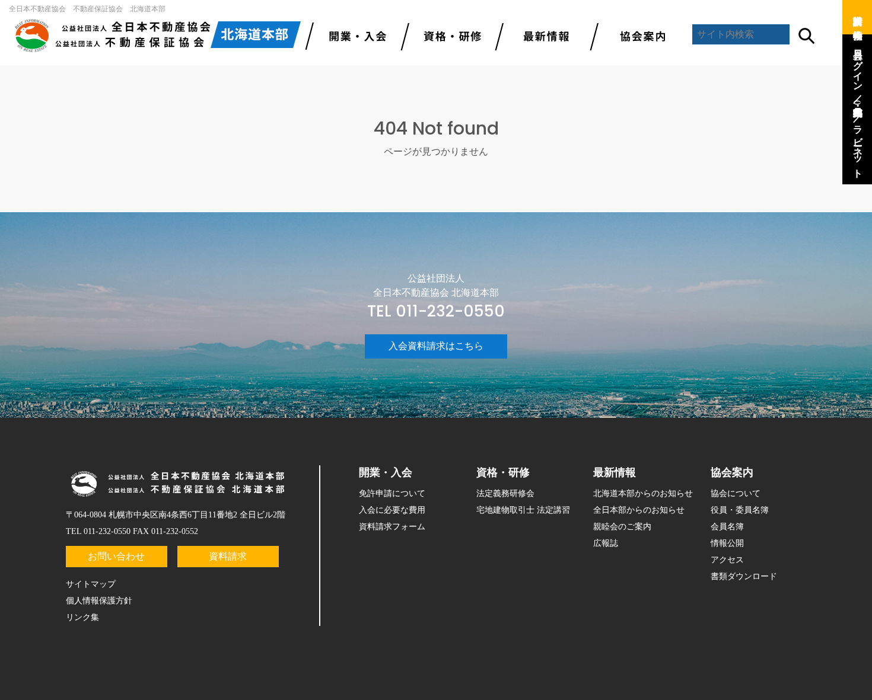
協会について (735, 493)
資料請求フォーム (392, 526)
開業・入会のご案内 (352, 35)
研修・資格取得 (447, 35)
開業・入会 (385, 472)
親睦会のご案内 (622, 526)
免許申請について (392, 493)
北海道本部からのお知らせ (643, 493)
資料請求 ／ (858, 15)
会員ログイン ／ (858, 70)
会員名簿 (727, 526)
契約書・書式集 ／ (858, 108)
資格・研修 (503, 472)
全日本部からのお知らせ (639, 510)
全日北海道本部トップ (157, 35)
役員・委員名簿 (740, 510)
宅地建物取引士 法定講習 (523, 510)
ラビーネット (858, 146)
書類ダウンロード (744, 576)
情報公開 (727, 543)
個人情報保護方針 (99, 600)
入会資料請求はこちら (436, 346)
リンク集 (82, 617)
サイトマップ (91, 584)
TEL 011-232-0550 (436, 311)
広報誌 (605, 543)
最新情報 (542, 35)
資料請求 (228, 556)
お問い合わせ (116, 556)
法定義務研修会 (505, 493)
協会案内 (637, 35)
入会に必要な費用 (392, 510)
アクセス (727, 559)
